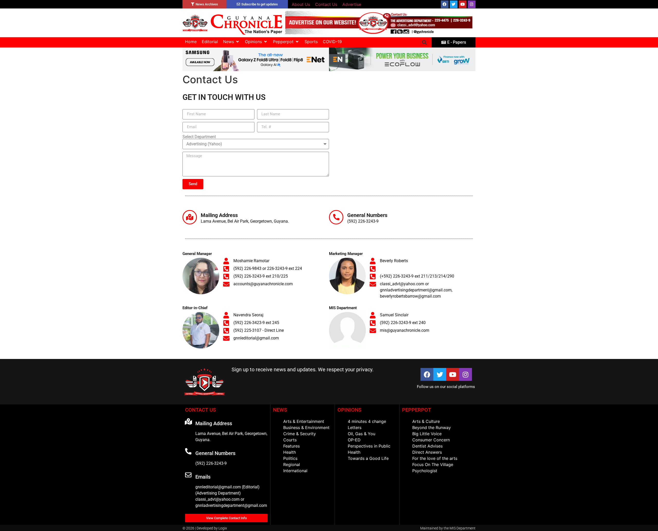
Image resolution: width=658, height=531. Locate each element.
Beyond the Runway (431, 427)
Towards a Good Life (368, 458)
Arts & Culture (426, 421)
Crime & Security (299, 433)
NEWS (280, 410)
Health (289, 452)
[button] (231, 41)
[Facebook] (445, 4)
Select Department (199, 137)
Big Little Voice (427, 433)
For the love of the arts (434, 458)
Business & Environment (306, 427)
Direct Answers (427, 452)
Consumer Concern (431, 439)
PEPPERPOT (416, 410)
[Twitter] (454, 4)
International (295, 470)
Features (291, 446)
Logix (222, 528)
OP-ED (354, 439)
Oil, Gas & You (361, 433)
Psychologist (424, 470)
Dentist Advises (427, 446)
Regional (291, 464)
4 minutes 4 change (367, 421)
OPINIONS (349, 410)
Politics (290, 458)
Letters (354, 427)
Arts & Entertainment (303, 421)
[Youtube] (463, 4)
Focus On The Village (432, 464)
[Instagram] (472, 4)
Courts (290, 439)
